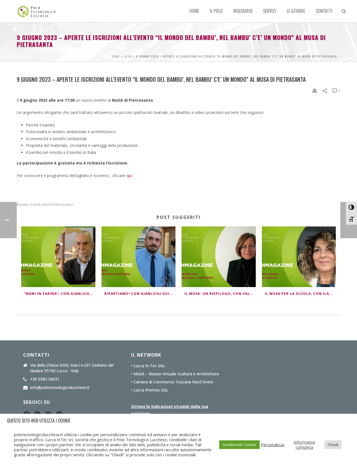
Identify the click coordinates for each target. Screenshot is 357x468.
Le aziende (296, 11)
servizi (269, 11)
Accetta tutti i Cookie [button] (239, 444)
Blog (128, 56)
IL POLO (216, 11)
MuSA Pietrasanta (57, 204)
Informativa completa (304, 445)
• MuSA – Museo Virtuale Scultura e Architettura (175, 373)
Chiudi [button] (333, 444)
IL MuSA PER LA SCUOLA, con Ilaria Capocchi (300, 293)
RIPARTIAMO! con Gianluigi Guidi (138, 293)
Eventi (35, 204)
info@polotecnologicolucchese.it (60, 387)
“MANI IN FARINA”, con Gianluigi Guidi (59, 293)
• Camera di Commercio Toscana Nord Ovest (172, 382)
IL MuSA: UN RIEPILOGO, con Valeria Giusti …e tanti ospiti (220, 293)
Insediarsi (242, 11)
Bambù (23, 204)
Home (194, 11)
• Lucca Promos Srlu (149, 390)
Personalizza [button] (272, 444)
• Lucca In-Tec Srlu (148, 365)
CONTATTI (324, 11)
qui (129, 175)
